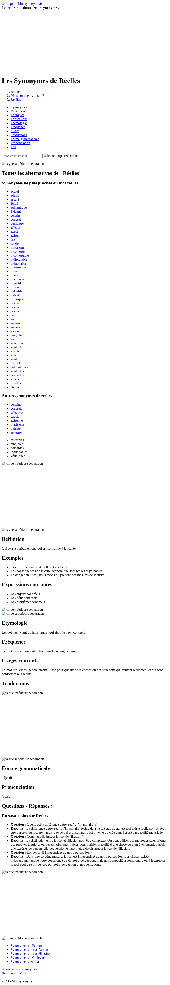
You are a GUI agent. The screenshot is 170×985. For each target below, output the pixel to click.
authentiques (19, 367)
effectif (15, 227)
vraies (15, 379)
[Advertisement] (85, 41)
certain (15, 215)
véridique (17, 343)
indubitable (18, 263)
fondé (15, 243)
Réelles (16, 99)
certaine (16, 404)
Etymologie (19, 123)
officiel (15, 287)
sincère (15, 327)
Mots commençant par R (28, 95)
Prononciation (20, 143)
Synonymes (19, 107)
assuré (15, 199)
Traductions (19, 135)
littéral (15, 275)
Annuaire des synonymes (19, 969)
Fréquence (18, 127)
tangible (16, 335)
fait (13, 239)
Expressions (19, 119)
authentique (19, 207)
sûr (13, 319)
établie (15, 387)
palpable (16, 291)
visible (15, 351)
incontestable (20, 255)
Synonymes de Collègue (28, 957)
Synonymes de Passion (27, 945)
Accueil (16, 91)
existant (16, 235)
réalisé (15, 307)
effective (17, 412)
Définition (18, 111)
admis (15, 195)
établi (14, 203)
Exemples (17, 115)
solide (15, 331)
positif (15, 303)
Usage (15, 131)
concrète (16, 408)
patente (16, 428)
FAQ (14, 147)
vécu (14, 339)
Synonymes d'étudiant (26, 961)
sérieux (16, 323)
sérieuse (16, 432)
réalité (15, 311)
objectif (16, 283)
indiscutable (19, 259)
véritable (17, 347)
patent (15, 295)
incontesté (18, 251)
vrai (13, 355)
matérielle (17, 424)
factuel (15, 363)
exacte (15, 416)
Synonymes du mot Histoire (30, 953)
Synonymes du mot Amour (29, 949)
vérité (14, 359)
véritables (17, 371)
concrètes (17, 375)
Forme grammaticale (25, 139)
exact (14, 231)
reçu (14, 315)
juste (14, 271)
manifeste (17, 279)
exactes (16, 383)
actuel (15, 191)
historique (17, 247)
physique (17, 299)
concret (16, 219)
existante (17, 420)
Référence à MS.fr (14, 973)
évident (16, 211)
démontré (17, 223)
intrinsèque (18, 267)
